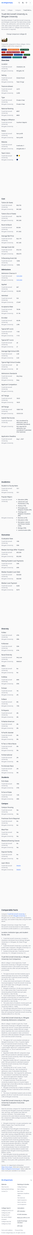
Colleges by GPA (5, 1213)
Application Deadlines (23, 1193)
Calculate (19, 276)
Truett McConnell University (15, 914)
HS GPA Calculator (22, 1214)
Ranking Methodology (7, 1189)
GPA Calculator (21, 1211)
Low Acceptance (21, 1204)
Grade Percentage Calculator (22, 1222)
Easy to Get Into (21, 1202)
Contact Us (4, 1191)
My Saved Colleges (6, 1217)
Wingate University (19, 916)
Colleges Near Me (6, 1221)
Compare (4, 1219)
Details (18, 866)
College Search (5, 1215)
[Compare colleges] (23, 2)
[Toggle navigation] (30, 2)
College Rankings (22, 1187)
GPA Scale (19, 1226)
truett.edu (19, 145)
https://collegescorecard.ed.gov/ (10, 1169)
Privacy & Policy (19, 1230)
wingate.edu (20, 149)
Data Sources (5, 1187)
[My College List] (26, 2)
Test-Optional (21, 1198)
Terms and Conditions (7, 1230)
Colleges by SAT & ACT (7, 1210)
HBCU (19, 1195)
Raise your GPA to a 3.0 (23, 1217)
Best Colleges (21, 1189)
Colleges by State (6, 1224)
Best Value (20, 1191)
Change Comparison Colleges (16, 34)
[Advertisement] (16, 179)
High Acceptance (22, 1200)
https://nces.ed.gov (6, 1167)
